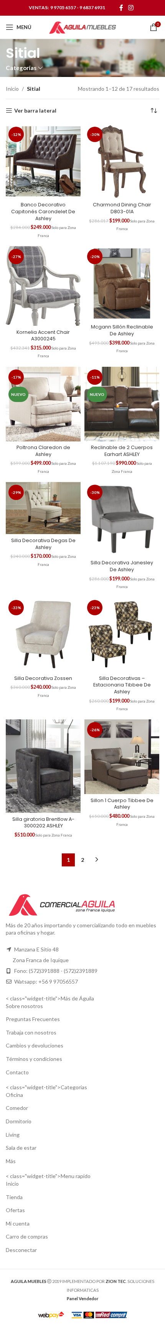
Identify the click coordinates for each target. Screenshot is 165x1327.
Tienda (14, 1197)
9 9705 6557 (63, 7)
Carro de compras (27, 1236)
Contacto (17, 1072)
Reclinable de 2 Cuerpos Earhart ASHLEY (122, 451)
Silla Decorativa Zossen (43, 678)
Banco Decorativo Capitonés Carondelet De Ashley (43, 211)
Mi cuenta (18, 1223)
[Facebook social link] (121, 7)
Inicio (12, 88)
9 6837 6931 (92, 7)
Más (11, 1161)
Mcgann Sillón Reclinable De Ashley (122, 330)
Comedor (17, 1108)
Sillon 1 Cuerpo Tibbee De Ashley (122, 804)
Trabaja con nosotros (31, 1032)
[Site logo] (82, 26)
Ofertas (15, 1210)
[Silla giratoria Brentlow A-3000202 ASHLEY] (43, 766)
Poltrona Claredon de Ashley (43, 451)
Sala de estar (21, 1147)
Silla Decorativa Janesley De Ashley (122, 566)
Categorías (21, 68)
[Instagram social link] (131, 7)
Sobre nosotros (24, 1006)
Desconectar (21, 1250)
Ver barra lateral (35, 111)
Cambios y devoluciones (34, 1045)
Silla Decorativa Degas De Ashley (43, 544)
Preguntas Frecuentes (33, 1019)
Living (13, 1134)
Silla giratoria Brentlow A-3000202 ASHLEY (43, 822)
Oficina (14, 1095)
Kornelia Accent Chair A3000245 (43, 335)
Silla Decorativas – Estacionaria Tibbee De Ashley (122, 685)
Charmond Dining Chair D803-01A (122, 208)
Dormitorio (18, 1121)
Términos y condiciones (34, 1059)
